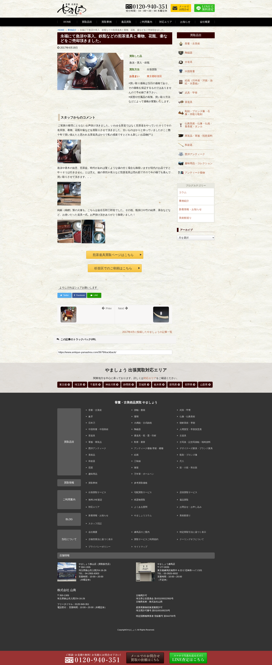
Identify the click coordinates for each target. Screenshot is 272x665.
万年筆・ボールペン (144, 474)
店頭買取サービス (188, 492)
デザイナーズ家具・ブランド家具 (196, 448)
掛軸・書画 (139, 410)
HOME (67, 21)
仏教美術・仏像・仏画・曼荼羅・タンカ (198, 125)
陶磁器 (188, 52)
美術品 (91, 455)
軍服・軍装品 (95, 442)
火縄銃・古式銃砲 (143, 423)
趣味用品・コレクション (198, 163)
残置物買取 (139, 499)
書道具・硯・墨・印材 (145, 435)
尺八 (182, 461)
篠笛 (136, 467)
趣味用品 (92, 474)
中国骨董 (190, 71)
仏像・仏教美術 (187, 416)
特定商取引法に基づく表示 (193, 532)
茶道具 (188, 102)
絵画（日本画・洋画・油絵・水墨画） (198, 82)
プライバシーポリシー (99, 546)
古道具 (188, 62)
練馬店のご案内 (142, 532)
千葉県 (94, 384)
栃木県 (158, 384)
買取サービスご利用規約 (146, 539)
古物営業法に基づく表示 (100, 539)
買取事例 (107, 21)
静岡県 (127, 384)
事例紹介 (72, 30)
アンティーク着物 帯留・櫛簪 (148, 448)
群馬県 (173, 384)
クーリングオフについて (192, 539)
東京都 (63, 384)
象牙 (90, 416)
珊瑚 (136, 416)
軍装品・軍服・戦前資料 (198, 135)
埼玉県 (78, 384)
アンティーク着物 (195, 172)
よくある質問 (140, 507)
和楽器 (188, 145)
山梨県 (204, 384)
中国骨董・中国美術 (98, 429)
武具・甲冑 (191, 92)
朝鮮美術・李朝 (187, 423)
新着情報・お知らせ (190, 209)
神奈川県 (110, 384)
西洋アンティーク (195, 154)
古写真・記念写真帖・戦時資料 (195, 442)
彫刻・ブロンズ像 (188, 455)
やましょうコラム (143, 515)
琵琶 (90, 467)
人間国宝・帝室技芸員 (191, 429)
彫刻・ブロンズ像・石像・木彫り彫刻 (197, 113)
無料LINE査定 (95, 499)
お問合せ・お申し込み (191, 507)
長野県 (188, 384)
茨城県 (142, 384)
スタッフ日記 (95, 523)
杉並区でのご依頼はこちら (113, 268)
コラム (183, 192)
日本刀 (91, 423)
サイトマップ (140, 546)
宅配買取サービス (143, 492)
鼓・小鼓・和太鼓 (188, 467)
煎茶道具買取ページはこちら (113, 255)
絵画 (136, 455)
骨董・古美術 (192, 43)
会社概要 (92, 532)
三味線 (137, 461)
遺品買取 (126, 21)
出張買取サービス (97, 492)
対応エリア (165, 21)
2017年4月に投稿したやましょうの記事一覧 (147, 332)
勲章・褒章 (139, 442)
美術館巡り (185, 218)
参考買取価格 (140, 483)
